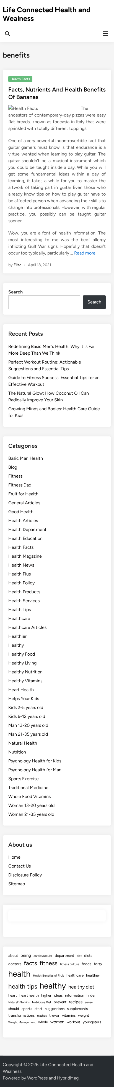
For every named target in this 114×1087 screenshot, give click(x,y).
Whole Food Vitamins (29, 796)
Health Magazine (25, 556)
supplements (77, 1008)
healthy (53, 985)
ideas (58, 995)
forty (98, 964)
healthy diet (81, 987)
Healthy (16, 645)
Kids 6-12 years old (26, 716)
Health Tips (19, 609)
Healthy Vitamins (25, 680)
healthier (93, 975)
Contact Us (19, 866)
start (38, 1008)
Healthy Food (21, 654)
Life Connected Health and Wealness (46, 14)
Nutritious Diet (41, 1002)
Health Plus (19, 574)
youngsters (92, 1022)
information (74, 995)
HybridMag (68, 1078)
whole (43, 1022)
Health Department (27, 529)
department (64, 955)
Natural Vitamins (19, 1002)
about (13, 955)
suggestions (54, 1008)
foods (86, 964)
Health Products (24, 591)
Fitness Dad (19, 485)
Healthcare (19, 618)
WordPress (37, 1078)
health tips (22, 986)
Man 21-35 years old (28, 734)
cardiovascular (42, 956)
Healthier (17, 636)
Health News (21, 565)
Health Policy (21, 583)
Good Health (20, 511)
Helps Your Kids (23, 698)
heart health (29, 995)
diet (79, 956)
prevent (60, 1002)
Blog (12, 467)
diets (88, 955)
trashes (42, 1015)
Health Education (25, 538)
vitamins (69, 1015)
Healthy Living (22, 663)
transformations (21, 1015)
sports (27, 1008)
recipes (75, 1001)
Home (14, 857)
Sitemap (16, 883)
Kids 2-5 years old (25, 707)
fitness (49, 963)
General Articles (24, 502)
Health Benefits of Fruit (48, 975)
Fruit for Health (23, 493)
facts (30, 963)
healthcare (75, 975)
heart (12, 995)
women (57, 1021)
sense (89, 1002)
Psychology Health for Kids (34, 761)
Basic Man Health (25, 458)
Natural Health (22, 743)
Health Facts (20, 79)
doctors (14, 964)
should (13, 1008)
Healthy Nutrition (25, 672)
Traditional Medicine (28, 787)
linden (91, 995)
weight (83, 1015)
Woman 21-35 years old (31, 814)
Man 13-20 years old (28, 725)
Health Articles (23, 520)
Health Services (24, 600)
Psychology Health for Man (34, 769)
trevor (54, 1015)
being (25, 955)
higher (46, 995)
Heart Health (21, 689)
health (19, 974)
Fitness (15, 476)
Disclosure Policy (25, 875)
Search (15, 292)
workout (73, 1022)
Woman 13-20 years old (31, 805)
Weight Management (22, 1022)
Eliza (17, 265)
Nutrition (17, 752)
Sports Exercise (23, 778)
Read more (84, 253)
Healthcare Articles (27, 627)
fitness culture (69, 964)
